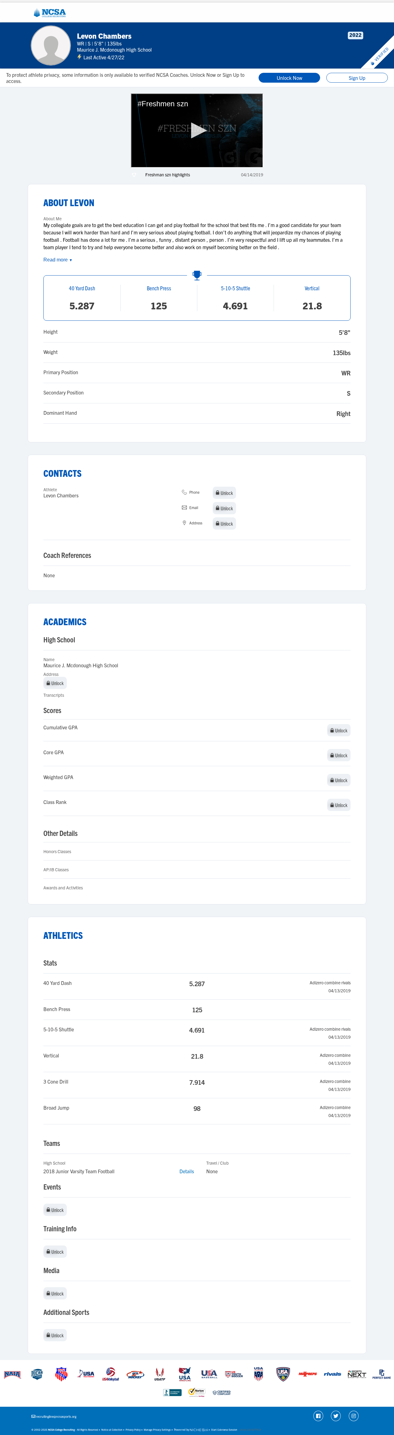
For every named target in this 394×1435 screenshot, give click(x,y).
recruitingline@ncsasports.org (56, 1416)
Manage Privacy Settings (157, 1429)
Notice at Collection (112, 1429)
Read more (58, 259)
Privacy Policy (133, 1429)
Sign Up (357, 78)
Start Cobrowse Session (224, 1429)
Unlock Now (289, 78)
